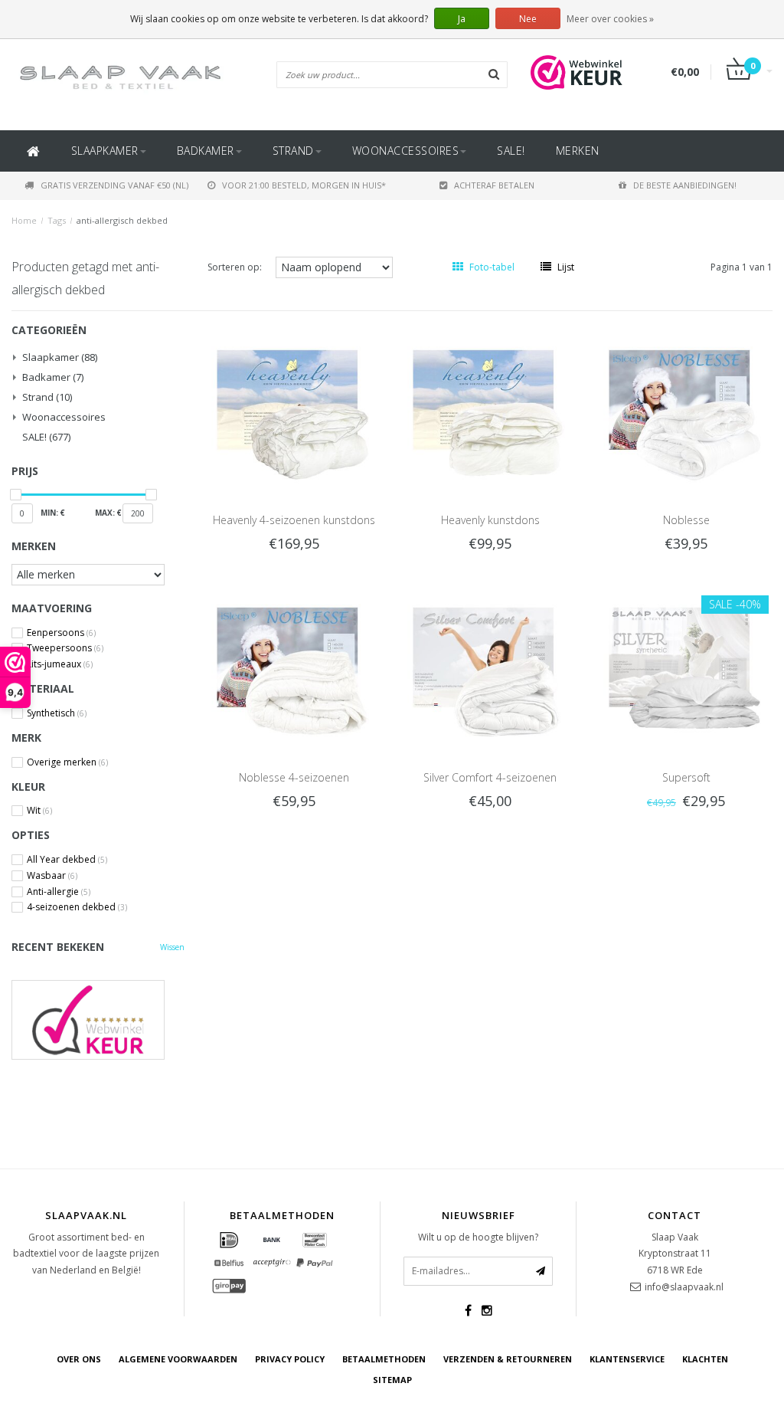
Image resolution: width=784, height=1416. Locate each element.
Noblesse (686, 520)
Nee (528, 18)
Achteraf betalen (494, 185)
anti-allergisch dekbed (122, 220)
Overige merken (67, 762)
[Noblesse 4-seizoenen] (294, 663)
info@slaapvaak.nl (684, 1286)
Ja (462, 18)
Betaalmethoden (384, 1359)
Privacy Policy (290, 1359)
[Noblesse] (686, 405)
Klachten (705, 1359)
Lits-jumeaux (60, 664)
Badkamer (205, 150)
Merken (577, 150)
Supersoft (686, 777)
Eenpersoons (61, 633)
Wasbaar (52, 875)
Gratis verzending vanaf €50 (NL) (114, 185)
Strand (293, 150)
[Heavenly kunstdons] (490, 405)
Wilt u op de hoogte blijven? (478, 1237)
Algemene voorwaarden (178, 1359)
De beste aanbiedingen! (685, 185)
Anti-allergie (58, 892)
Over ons (79, 1359)
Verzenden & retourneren (507, 1359)
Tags (56, 220)
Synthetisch (57, 713)
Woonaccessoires (405, 150)
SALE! (511, 150)
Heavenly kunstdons (490, 520)
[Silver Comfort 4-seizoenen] (490, 663)
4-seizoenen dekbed (77, 907)
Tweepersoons (65, 648)
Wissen (172, 947)
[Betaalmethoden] (229, 1240)
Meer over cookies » (610, 18)
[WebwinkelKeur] (98, 1019)
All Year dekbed (67, 859)
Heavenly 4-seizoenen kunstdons (294, 520)
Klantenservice (627, 1359)
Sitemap (392, 1379)
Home (24, 220)
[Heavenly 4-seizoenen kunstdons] (294, 405)
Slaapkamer (105, 150)
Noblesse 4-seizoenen (294, 777)
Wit (39, 810)
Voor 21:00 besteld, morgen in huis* (304, 185)
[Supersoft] (686, 663)
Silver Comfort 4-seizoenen (490, 777)
